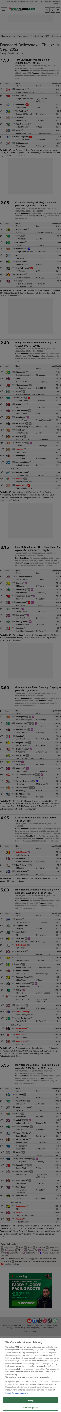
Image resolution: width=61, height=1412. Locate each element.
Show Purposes (30, 1407)
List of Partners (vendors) (16, 1393)
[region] (30, 1375)
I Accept (30, 1400)
